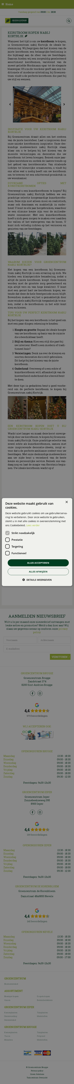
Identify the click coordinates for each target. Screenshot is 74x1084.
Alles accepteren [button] (38, 562)
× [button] (66, 502)
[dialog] (37, 542)
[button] (37, 580)
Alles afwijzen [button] (38, 571)
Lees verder (33, 525)
